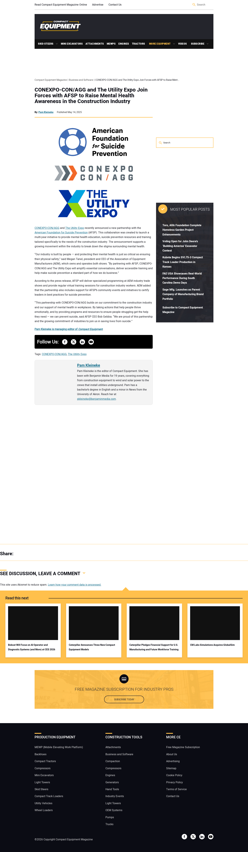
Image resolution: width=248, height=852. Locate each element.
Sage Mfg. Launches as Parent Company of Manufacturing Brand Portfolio (183, 294)
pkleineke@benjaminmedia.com (96, 399)
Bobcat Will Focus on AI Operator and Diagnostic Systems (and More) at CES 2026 (31, 647)
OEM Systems (113, 810)
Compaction (112, 761)
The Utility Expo (74, 228)
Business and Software (119, 754)
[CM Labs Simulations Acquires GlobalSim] (215, 623)
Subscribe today (124, 699)
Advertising (173, 761)
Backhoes (40, 754)
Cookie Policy (174, 775)
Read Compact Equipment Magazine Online (61, 5)
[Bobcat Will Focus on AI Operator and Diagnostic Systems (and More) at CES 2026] (33, 623)
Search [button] (194, 5)
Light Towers (42, 782)
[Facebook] (20, 553)
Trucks (109, 824)
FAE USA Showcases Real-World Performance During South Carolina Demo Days (182, 278)
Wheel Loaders (44, 810)
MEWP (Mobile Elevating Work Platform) (59, 747)
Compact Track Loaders (49, 796)
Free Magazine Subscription (183, 747)
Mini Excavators (72, 44)
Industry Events (114, 796)
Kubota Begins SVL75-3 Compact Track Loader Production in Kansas (182, 262)
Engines (123, 44)
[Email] (40, 553)
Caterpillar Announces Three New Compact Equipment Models (92, 647)
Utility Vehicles (43, 803)
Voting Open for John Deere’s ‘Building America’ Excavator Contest (180, 246)
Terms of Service (176, 789)
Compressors (42, 768)
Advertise (97, 5)
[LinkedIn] (33, 553)
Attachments (95, 44)
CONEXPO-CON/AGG (47, 228)
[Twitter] (27, 553)
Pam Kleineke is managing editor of (69, 329)
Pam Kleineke (45, 112)
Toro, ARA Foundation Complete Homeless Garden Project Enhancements (181, 230)
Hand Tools (112, 789)
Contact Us (114, 5)
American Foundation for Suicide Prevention (61, 233)
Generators (112, 782)
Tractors (138, 44)
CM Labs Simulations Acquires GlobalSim (212, 645)
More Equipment (160, 44)
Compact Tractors (45, 761)
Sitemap (171, 768)
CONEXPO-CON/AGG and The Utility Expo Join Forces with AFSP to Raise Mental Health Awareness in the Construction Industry (91, 95)
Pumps (109, 817)
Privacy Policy (174, 782)
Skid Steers (45, 44)
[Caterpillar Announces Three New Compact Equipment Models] (94, 623)
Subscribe (197, 44)
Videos (182, 44)
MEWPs (111, 44)
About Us (171, 754)
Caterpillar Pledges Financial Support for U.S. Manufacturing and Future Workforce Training (153, 647)
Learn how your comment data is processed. (74, 585)
